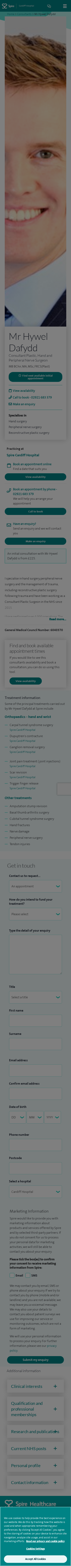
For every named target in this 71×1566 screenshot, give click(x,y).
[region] (35, 1536)
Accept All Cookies (35, 1559)
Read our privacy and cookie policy (45, 1541)
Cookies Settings (35, 1548)
